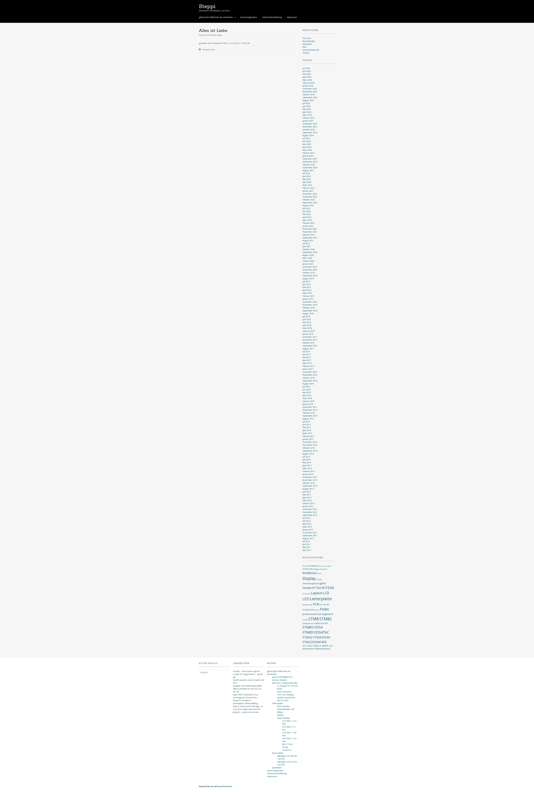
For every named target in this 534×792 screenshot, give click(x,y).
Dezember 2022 (309, 193)
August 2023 (308, 170)
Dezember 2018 (309, 302)
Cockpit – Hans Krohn (242, 671)
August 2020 (308, 255)
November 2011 (309, 532)
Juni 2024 (306, 141)
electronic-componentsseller (285, 683)
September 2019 (309, 275)
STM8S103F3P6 (320, 623)
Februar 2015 (308, 436)
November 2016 (309, 375)
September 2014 (309, 450)
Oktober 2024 (308, 129)
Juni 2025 (306, 106)
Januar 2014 (307, 474)
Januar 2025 (307, 120)
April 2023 (306, 182)
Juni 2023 (306, 176)
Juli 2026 (306, 68)
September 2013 (309, 486)
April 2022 (306, 217)
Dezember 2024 (309, 123)
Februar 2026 (308, 82)
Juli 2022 (306, 208)
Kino (213, 49)
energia (319, 579)
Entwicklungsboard (310, 583)
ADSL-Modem (283, 706)
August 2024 (308, 135)
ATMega (316, 569)
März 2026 (307, 80)
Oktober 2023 (308, 164)
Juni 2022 (306, 211)
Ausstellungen (308, 41)
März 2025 (307, 115)
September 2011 (309, 535)
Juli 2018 (306, 316)
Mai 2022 (306, 214)
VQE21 (331, 646)
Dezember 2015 (309, 407)
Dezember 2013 (309, 477)
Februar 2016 (308, 401)
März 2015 (307, 433)
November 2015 (309, 410)
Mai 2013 (306, 494)
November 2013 (309, 480)
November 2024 (309, 126)
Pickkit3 (316, 610)
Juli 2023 (306, 173)
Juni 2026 (306, 71)
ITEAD (329, 587)
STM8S (325, 619)
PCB (316, 604)
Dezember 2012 (309, 509)
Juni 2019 (306, 284)
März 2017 (307, 363)
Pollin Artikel (277, 703)
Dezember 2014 (309, 442)
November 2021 (309, 231)
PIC (320, 604)
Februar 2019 (308, 296)
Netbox (280, 715)
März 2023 (307, 185)
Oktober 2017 (308, 342)
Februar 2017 (308, 366)
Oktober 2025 (308, 94)
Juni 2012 (306, 518)
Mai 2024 (306, 144)
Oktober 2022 (308, 199)
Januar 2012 (307, 529)
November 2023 (309, 161)
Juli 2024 (306, 138)
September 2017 (309, 345)
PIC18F (326, 604)
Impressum (292, 17)
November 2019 (309, 269)
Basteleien (307, 44)
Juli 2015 (306, 421)
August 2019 (308, 278)
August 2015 (308, 418)
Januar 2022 (307, 226)
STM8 (313, 619)
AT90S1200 (307, 569)
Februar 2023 (308, 188)
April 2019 (306, 290)
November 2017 (309, 339)
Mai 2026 (306, 74)
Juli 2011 (306, 541)
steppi (219, 35)
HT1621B (318, 588)
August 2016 (308, 383)
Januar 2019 (307, 299)
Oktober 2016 (308, 377)
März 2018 (307, 328)
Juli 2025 (306, 103)
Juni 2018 (306, 319)
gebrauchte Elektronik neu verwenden (216, 17)
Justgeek (237, 685)
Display (309, 578)
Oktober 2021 (308, 234)
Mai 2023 (306, 179)
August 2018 (308, 313)
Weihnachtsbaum (322, 648)
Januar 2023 (307, 191)
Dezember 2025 (309, 88)
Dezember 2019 (309, 266)
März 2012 (307, 526)
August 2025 (308, 100)
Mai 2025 (306, 109)
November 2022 (309, 196)
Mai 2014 (306, 462)
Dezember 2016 (309, 372)
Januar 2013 (307, 506)
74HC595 (305, 566)
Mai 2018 (306, 322)
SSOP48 (305, 620)
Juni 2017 (306, 354)
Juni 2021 (306, 246)
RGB (319, 614)
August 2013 (308, 488)
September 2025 (309, 97)
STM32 (307, 637)
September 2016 (309, 380)
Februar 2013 (308, 503)
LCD (326, 592)
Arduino (313, 565)
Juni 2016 (306, 389)
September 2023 (309, 167)
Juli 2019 (306, 281)
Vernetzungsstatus (248, 17)
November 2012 (309, 512)
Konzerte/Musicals (310, 50)
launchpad (306, 594)
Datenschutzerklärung (272, 17)
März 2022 (307, 220)
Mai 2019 (306, 287)
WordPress (216, 786)
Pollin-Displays (283, 718)
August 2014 (308, 453)
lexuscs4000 (277, 753)
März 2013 (307, 500)
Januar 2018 (307, 334)
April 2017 (306, 360)
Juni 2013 (306, 491)
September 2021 (309, 237)
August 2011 (308, 538)
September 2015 (309, 415)
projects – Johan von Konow (246, 712)
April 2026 (306, 77)
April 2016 (306, 395)
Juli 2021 (306, 243)
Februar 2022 (308, 223)
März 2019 (307, 293)
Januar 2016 (307, 404)
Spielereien (277, 767)
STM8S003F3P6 (307, 624)
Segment (327, 614)
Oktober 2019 (308, 272)
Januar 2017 (307, 369)
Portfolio (227, 786)
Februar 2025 (308, 118)
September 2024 (309, 132)
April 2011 (306, 550)
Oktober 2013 (308, 483)
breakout (309, 573)
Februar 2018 (308, 331)
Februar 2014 (308, 471)
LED (305, 598)
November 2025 (309, 91)
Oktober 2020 (308, 249)
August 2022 (308, 205)
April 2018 (306, 325)
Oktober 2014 (308, 448)
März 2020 (307, 258)
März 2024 (307, 150)
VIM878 (324, 645)
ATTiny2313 (323, 569)
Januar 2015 (307, 439)
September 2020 (309, 252)
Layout (316, 592)
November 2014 (309, 445)
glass (323, 583)
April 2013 (306, 497)
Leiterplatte (321, 598)
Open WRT (238, 694)
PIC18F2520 (307, 609)
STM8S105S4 (312, 627)
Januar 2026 (307, 85)
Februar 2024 (308, 153)
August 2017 (308, 348)
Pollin (324, 609)
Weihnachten (308, 648)
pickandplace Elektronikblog (245, 703)
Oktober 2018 (308, 307)
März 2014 (307, 468)
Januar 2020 (307, 264)
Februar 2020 (308, 261)
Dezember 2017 (309, 337)
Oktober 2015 (308, 413)
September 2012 (309, 515)
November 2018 (309, 304)
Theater (306, 52)
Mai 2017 (306, 357)
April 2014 (306, 465)
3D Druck (306, 38)
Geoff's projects (240, 680)
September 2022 (309, 202)
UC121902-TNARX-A (311, 645)
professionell (309, 614)
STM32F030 (321, 637)
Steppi (207, 6)
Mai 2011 (306, 547)
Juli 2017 (306, 351)
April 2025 (306, 112)
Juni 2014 (306, 459)
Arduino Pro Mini (325, 566)
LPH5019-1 (287, 750)
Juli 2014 (306, 456)
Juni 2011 (306, 544)
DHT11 (319, 573)
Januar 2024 (307, 156)
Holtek (307, 588)
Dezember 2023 (309, 158)
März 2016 (307, 398)
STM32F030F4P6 (314, 642)
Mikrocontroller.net (241, 688)
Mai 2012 (306, 521)
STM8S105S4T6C (315, 632)
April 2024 (306, 147)
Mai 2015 (306, 427)
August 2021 (308, 240)
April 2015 (306, 430)
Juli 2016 (306, 386)
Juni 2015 (306, 424)
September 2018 (309, 310)
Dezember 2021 (309, 229)
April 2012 (306, 523)
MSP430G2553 (307, 605)
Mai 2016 (306, 392)
